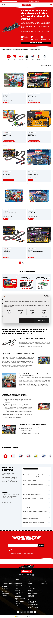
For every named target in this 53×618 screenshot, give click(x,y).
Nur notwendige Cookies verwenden (26, 320)
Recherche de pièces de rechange (33, 582)
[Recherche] (4, 4)
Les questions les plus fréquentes (31, 468)
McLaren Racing (32, 135)
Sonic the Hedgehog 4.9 (33, 174)
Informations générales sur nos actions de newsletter (33, 522)
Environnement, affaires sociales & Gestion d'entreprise (7, 585)
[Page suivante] (33, 263)
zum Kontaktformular (7, 502)
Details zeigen (44, 316)
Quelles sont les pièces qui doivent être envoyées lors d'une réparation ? (35, 512)
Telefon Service (44, 583)
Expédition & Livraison (19, 587)
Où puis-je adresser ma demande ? (30, 480)
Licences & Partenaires (7, 581)
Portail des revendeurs (19, 601)
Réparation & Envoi (32, 580)
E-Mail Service (44, 581)
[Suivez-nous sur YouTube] (28, 575)
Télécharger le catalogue (33, 604)
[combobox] (20, 616)
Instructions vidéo (31, 588)
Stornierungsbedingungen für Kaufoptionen (20, 593)
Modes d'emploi (31, 586)
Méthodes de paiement (19, 585)
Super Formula (6, 251)
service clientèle (11, 476)
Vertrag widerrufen (19, 605)
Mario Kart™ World (7, 135)
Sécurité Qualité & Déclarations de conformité (31, 597)
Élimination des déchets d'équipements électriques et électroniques (33, 601)
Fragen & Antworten (45, 580)
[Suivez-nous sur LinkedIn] (33, 575)
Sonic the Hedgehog (33, 212)
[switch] (20, 312)
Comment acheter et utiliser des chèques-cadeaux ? (33, 498)
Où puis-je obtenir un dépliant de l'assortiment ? (32, 494)
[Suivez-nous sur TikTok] (30, 575)
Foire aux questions (32, 585)
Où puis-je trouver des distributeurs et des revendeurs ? (35, 490)
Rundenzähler (7, 402)
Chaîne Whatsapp (18, 583)
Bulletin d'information (19, 581)
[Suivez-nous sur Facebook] (20, 575)
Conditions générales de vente (20, 599)
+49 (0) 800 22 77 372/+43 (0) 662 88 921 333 (10, 494)
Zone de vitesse (7, 174)
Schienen (21, 400)
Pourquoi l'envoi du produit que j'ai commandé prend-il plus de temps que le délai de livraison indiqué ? (35, 518)
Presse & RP (4, 591)
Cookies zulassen (41, 320)
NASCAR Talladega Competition (35, 251)
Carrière (3, 589)
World (5, 588)
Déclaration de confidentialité (18, 596)
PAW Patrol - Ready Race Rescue (11, 212)
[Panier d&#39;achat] (50, 4)
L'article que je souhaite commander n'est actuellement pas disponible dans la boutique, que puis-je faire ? (35, 475)
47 (30, 262)
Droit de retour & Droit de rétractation (20, 589)
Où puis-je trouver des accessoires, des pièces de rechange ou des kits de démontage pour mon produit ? (36, 485)
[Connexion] (47, 4)
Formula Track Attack (33, 96)
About (5, 580)
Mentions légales (5, 593)
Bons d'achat (17, 603)
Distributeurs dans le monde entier (32, 591)
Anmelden (41, 545)
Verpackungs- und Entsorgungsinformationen (33, 607)
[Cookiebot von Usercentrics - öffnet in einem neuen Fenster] (44, 296)
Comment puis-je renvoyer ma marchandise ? (32, 507)
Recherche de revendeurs (33, 593)
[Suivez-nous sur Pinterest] (25, 575)
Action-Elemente (27, 400)
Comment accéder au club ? (34, 502)
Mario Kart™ (6, 96)
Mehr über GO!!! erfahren (36, 42)
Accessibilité (4, 595)
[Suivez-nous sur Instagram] (22, 575)
